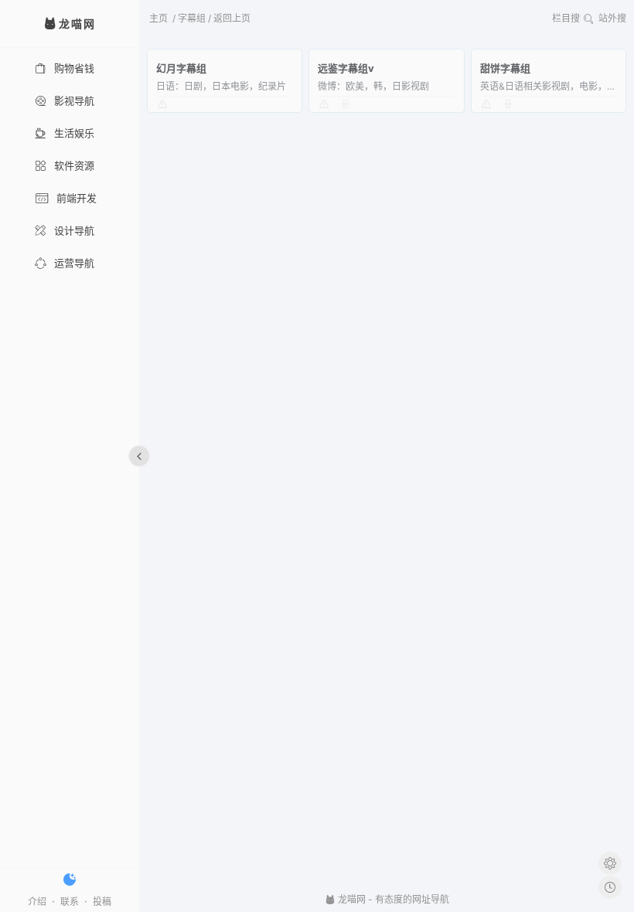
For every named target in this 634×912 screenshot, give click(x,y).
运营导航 (74, 263)
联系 (69, 901)
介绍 (37, 901)
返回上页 (232, 18)
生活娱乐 (74, 133)
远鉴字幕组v (346, 68)
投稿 (102, 901)
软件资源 (74, 165)
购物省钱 (74, 68)
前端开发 (76, 198)
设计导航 (74, 230)
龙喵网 (351, 899)
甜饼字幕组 (505, 68)
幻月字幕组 (181, 68)
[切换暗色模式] (70, 879)
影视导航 (74, 100)
